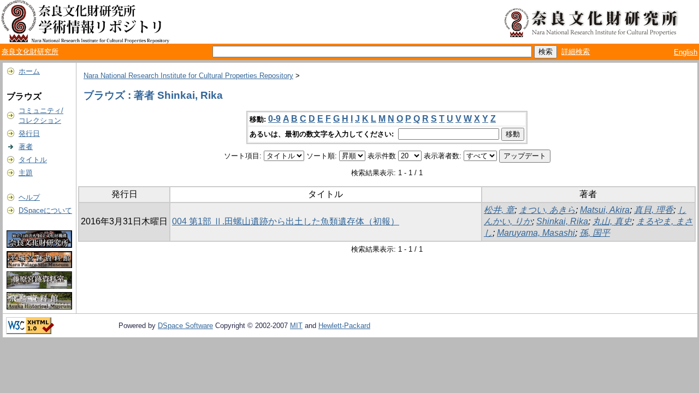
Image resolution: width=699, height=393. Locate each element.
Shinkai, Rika (562, 221)
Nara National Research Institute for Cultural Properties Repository (188, 76)
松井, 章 (499, 210)
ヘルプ (29, 197)
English (685, 52)
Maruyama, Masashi (536, 232)
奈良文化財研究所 (30, 51)
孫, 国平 (594, 232)
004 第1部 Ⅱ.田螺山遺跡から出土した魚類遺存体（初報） (285, 221)
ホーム (29, 71)
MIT (296, 325)
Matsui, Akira (605, 210)
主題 (26, 173)
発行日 (29, 133)
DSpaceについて (45, 210)
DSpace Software (185, 325)
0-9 (274, 118)
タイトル (33, 160)
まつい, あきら (547, 210)
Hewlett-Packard (344, 325)
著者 (26, 146)
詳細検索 (575, 51)
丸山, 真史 (612, 221)
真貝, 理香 (653, 210)
